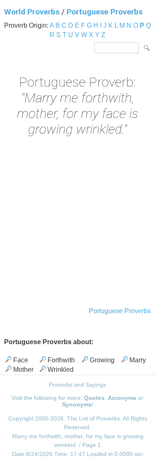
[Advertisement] (77, 222)
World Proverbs (32, 12)
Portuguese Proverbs (105, 12)
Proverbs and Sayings (77, 384)
